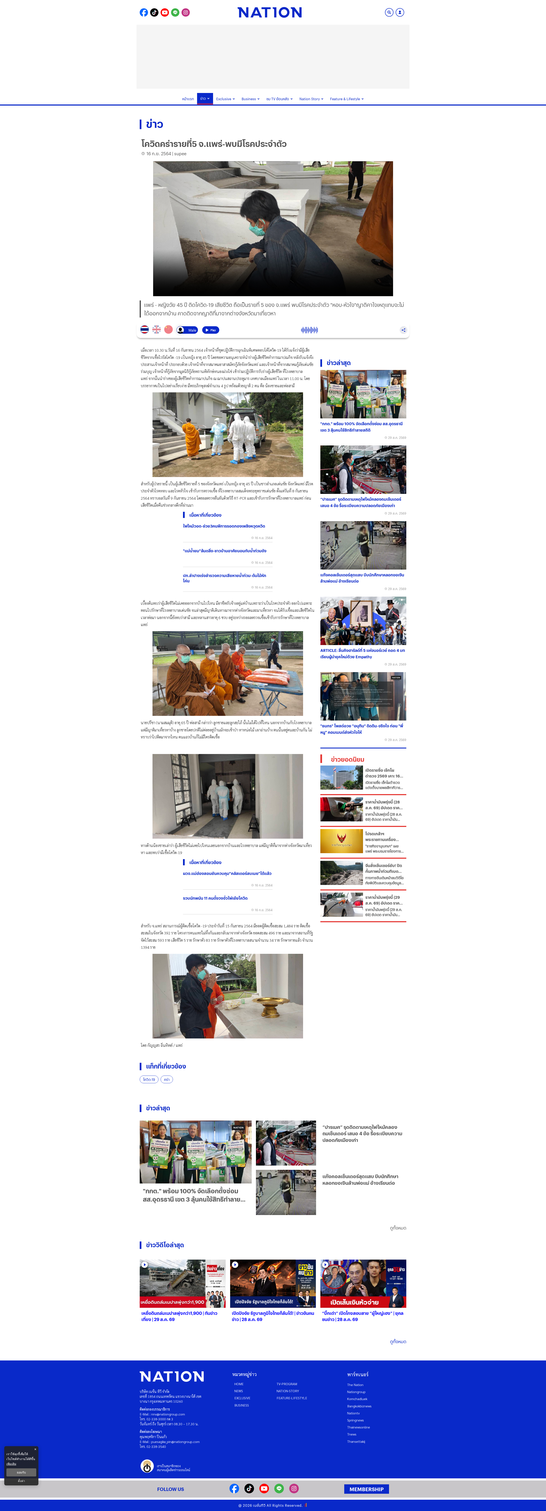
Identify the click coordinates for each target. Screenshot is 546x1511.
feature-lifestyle (292, 1398)
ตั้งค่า (21, 1481)
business (241, 1405)
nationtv (353, 1413)
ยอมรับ (21, 1472)
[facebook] (234, 1491)
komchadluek (357, 1398)
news (238, 1391)
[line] (279, 1491)
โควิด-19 (149, 1079)
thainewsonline (358, 1427)
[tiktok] (249, 1491)
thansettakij (356, 1441)
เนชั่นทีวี (259, 1505)
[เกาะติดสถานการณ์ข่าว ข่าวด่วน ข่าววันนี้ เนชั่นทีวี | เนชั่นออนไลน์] (270, 12)
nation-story (288, 1391)
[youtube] (264, 1491)
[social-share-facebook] (144, 12)
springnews (355, 1420)
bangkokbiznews (359, 1406)
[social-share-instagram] (186, 12)
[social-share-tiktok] (154, 12)
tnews (351, 1434)
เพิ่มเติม (11, 1464)
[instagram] (294, 1491)
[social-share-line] (175, 12)
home (239, 1384)
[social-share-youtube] (165, 12)
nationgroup (356, 1391)
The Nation (355, 1384)
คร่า (167, 1079)
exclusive (242, 1398)
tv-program (287, 1384)
